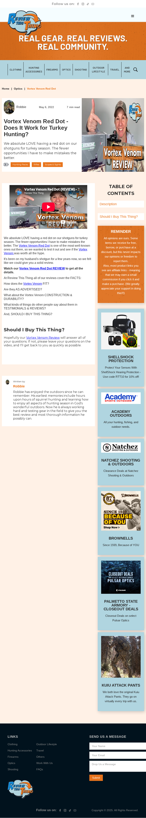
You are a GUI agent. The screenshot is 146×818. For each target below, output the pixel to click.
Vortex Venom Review (43, 337)
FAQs (39, 769)
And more (127, 69)
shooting (81, 69)
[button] (132, 16)
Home (5, 88)
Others (40, 756)
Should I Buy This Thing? (119, 217)
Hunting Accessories (20, 750)
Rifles (36, 164)
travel (114, 69)
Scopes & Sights (53, 164)
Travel (40, 750)
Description (108, 204)
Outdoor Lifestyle (98, 69)
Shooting (13, 769)
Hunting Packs (20, 164)
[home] (25, 23)
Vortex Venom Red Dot (41, 88)
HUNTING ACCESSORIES (33, 69)
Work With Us (44, 763)
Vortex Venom (32, 283)
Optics (66, 69)
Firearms (52, 69)
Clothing (15, 69)
